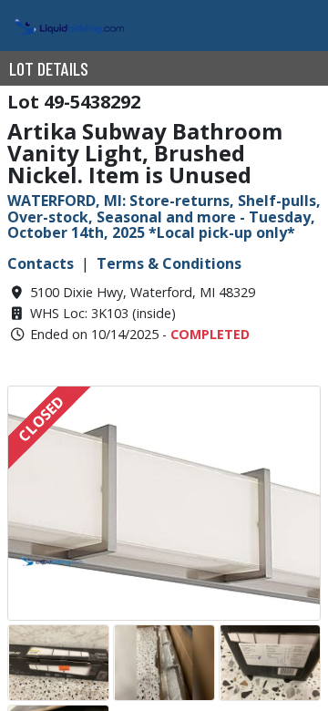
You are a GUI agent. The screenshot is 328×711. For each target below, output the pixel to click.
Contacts (40, 263)
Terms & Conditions (169, 263)
